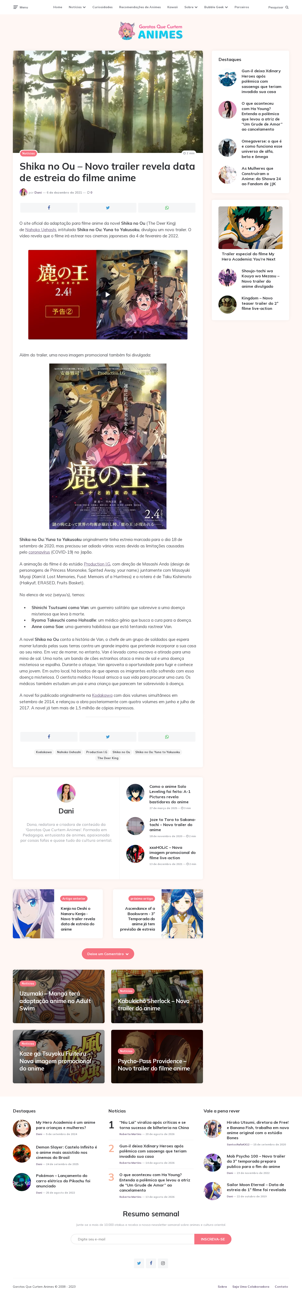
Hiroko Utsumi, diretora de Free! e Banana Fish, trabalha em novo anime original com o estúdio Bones (258, 1130)
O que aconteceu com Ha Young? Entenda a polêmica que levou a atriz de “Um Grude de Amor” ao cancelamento (262, 116)
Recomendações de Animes (140, 7)
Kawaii (172, 7)
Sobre (188, 7)
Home (57, 7)
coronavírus (39, 552)
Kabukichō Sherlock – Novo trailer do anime (153, 1004)
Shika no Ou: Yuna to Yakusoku (157, 752)
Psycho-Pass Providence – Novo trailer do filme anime (154, 1064)
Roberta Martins (130, 1134)
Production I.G (97, 564)
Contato (281, 1287)
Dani (38, 192)
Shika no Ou (121, 752)
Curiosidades (102, 7)
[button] (107, 294)
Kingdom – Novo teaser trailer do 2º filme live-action (260, 303)
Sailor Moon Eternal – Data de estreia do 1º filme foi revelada (256, 1187)
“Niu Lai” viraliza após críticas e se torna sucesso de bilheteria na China (154, 1125)
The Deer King (108, 758)
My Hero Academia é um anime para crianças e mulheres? (65, 1125)
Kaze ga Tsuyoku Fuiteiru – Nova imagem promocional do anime (55, 1061)
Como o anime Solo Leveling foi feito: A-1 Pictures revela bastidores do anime (170, 794)
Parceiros (242, 7)
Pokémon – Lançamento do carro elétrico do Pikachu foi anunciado (63, 1180)
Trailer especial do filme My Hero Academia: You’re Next (248, 256)
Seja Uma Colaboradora (250, 1287)
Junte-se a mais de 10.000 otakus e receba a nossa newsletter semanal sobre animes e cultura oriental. (151, 1225)
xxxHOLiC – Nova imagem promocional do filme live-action (172, 852)
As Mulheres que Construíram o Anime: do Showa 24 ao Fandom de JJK (261, 176)
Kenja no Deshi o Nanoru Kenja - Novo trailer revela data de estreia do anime (78, 919)
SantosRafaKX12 (238, 1144)
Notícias (75, 7)
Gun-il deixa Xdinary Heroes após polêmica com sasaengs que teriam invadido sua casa (261, 81)
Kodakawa (102, 695)
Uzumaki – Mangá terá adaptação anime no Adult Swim (55, 1001)
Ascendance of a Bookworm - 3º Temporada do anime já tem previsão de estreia (137, 919)
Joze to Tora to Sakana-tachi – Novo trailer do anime (172, 824)
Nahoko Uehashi (40, 229)
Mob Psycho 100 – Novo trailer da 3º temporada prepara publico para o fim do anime (256, 1161)
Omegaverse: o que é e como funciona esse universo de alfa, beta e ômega (262, 149)
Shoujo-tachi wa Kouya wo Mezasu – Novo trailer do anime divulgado (260, 278)
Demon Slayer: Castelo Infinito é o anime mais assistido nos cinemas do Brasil (66, 1152)
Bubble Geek (214, 7)
